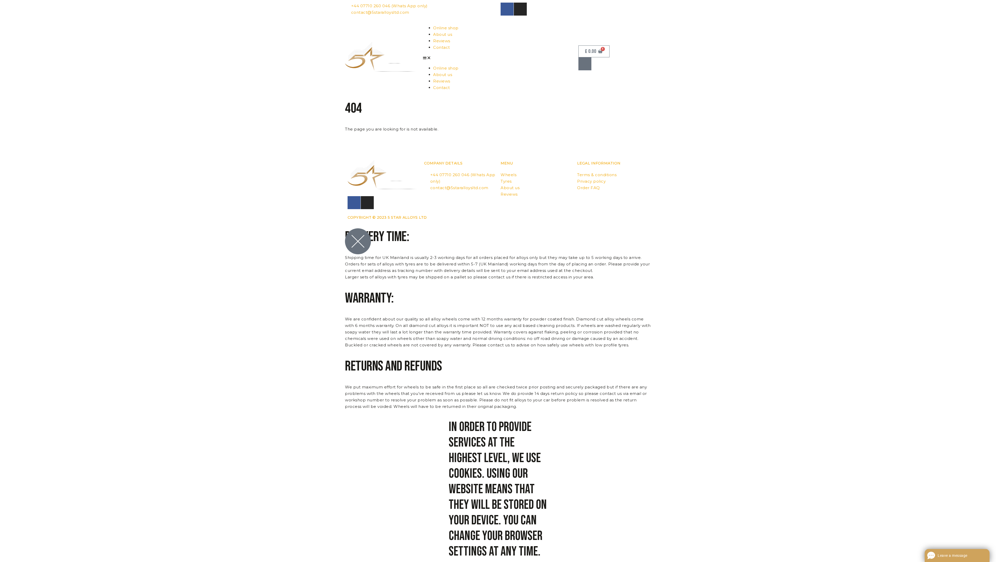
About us (442, 34)
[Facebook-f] (507, 9)
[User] (584, 63)
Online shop (446, 27)
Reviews (441, 40)
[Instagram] (520, 9)
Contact (441, 47)
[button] (498, 57)
